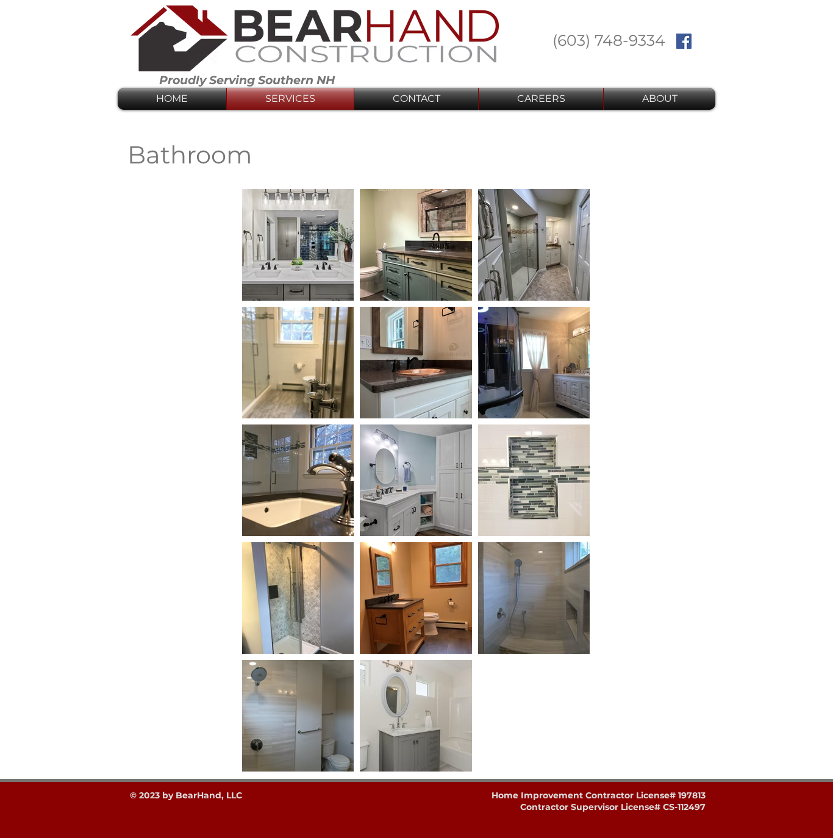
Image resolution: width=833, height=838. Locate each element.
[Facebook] (684, 41)
